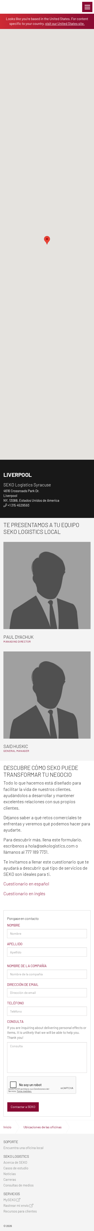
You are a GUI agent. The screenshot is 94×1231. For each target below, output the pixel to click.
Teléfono (15, 1003)
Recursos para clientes (20, 1211)
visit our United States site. (65, 23)
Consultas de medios (18, 1185)
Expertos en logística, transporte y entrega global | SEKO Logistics (11, 6)
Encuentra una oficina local (23, 1148)
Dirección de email (23, 984)
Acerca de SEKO (15, 1162)
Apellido (14, 944)
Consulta (15, 1021)
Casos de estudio (15, 1168)
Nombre (13, 925)
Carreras (9, 1179)
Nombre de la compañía (27, 966)
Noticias (9, 1174)
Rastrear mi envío (16, 1205)
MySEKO (9, 1200)
